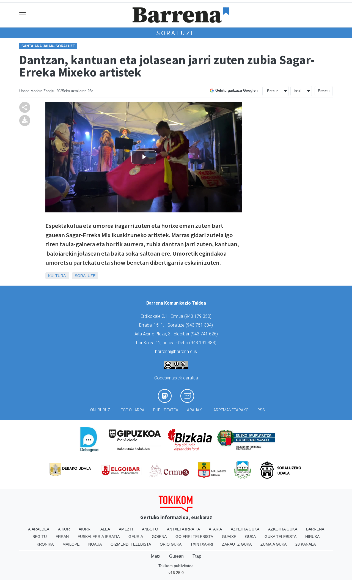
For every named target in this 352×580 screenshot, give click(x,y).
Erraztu (323, 91)
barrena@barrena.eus (176, 351)
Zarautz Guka (237, 544)
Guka (250, 536)
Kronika (45, 544)
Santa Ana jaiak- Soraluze (48, 46)
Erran (62, 536)
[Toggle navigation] (23, 15)
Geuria (135, 536)
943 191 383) (203, 342)
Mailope (70, 544)
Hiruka (312, 536)
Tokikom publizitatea (176, 565)
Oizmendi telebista (131, 544)
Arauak (194, 410)
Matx (155, 556)
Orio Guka (171, 544)
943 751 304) (200, 325)
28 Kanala (305, 544)
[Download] (24, 120)
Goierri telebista (194, 536)
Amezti (126, 529)
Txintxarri (201, 544)
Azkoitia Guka (282, 529)
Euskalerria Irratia (99, 536)
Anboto (150, 529)
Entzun (272, 91)
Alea (105, 529)
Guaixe (229, 536)
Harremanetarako (230, 410)
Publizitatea (165, 410)
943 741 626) (205, 333)
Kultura (56, 275)
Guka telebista (280, 536)
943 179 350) (198, 316)
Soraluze (176, 33)
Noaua (95, 544)
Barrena (315, 529)
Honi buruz (98, 410)
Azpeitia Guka (245, 529)
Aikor (64, 529)
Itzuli (297, 91)
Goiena (159, 536)
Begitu (39, 536)
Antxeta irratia (183, 529)
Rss (261, 410)
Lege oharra (131, 410)
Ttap (197, 556)
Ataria (215, 529)
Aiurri (85, 529)
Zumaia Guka (273, 544)
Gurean (176, 556)
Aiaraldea (38, 529)
